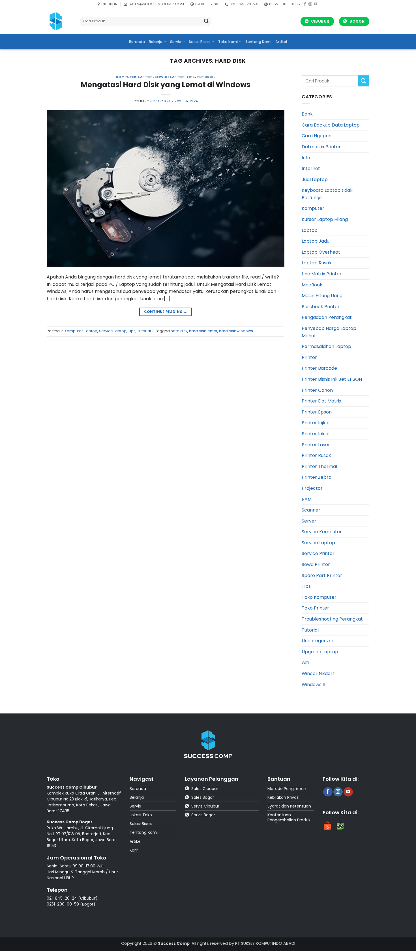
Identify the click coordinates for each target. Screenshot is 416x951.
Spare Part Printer (322, 575)
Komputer (126, 77)
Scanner (311, 510)
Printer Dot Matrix (321, 401)
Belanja (155, 41)
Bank (307, 114)
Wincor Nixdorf (318, 673)
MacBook (312, 285)
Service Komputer (322, 531)
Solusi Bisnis (200, 41)
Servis (175, 41)
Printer (309, 357)
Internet (311, 168)
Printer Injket (316, 422)
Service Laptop (170, 77)
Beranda (137, 41)
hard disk (179, 330)
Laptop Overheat (321, 252)
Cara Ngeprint (317, 135)
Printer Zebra (316, 477)
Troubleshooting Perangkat (332, 619)
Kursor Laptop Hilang (325, 219)
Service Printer (318, 553)
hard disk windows (236, 330)
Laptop (145, 77)
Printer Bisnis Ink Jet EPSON (332, 379)
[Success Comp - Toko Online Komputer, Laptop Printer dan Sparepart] (59, 21)
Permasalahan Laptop (326, 346)
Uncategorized (318, 640)
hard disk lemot (203, 330)
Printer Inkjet (316, 433)
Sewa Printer (316, 564)
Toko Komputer (319, 597)
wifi (305, 662)
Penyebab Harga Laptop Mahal (329, 332)
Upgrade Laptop (320, 651)
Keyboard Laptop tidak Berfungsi (327, 194)
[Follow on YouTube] (315, 4)
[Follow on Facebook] (304, 4)
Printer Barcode (319, 368)
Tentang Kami (258, 41)
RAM (307, 499)
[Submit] (206, 21)
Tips (190, 77)
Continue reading (165, 311)
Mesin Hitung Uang (322, 295)
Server (309, 521)
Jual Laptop (315, 179)
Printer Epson (317, 412)
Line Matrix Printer (322, 274)
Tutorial (206, 77)
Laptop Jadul (316, 241)
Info (306, 157)
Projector (312, 488)
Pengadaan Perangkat (327, 317)
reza (194, 101)
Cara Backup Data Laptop (331, 125)
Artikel (281, 41)
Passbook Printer (321, 306)
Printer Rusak (316, 455)
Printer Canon (317, 390)
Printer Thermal (319, 466)
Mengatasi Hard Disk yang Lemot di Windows (165, 85)
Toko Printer (315, 608)
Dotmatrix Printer (321, 146)
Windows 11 (313, 684)
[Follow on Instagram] (310, 4)
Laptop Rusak (317, 263)
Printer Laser (316, 444)
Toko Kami (228, 41)
